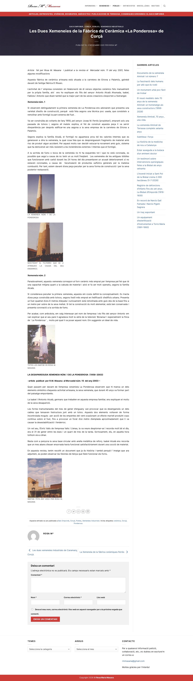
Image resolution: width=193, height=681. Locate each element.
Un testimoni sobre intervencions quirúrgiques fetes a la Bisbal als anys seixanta (150, 163)
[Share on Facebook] (69, 511)
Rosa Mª (113, 45)
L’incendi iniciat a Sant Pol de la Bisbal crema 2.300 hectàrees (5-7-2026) (150, 177)
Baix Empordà (76, 27)
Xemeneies (104, 6)
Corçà (88, 27)
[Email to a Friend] (78, 511)
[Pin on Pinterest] (83, 511)
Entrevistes (129, 6)
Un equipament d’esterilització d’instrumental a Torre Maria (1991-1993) (151, 222)
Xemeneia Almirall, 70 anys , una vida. (151, 118)
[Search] (164, 5)
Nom (34, 597)
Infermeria (90, 6)
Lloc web (101, 597)
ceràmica (117, 521)
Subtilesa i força (145, 136)
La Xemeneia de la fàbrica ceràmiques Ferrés (102, 552)
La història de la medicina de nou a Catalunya (150, 143)
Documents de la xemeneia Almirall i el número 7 (150, 75)
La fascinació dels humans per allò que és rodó (150, 83)
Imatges (155, 6)
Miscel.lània (143, 6)
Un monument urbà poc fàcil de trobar (151, 92)
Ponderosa (78, 523)
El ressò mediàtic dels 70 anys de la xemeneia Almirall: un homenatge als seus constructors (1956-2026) (150, 105)
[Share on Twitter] (73, 511)
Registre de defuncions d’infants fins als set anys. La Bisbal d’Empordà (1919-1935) (150, 190)
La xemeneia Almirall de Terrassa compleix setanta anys (150, 128)
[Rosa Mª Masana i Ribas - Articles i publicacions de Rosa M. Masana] (44, 5)
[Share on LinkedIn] (88, 511)
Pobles (116, 6)
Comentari (36, 575)
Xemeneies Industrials (112, 27)
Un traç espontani (146, 212)
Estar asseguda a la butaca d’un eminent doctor (150, 152)
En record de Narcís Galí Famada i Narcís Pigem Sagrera (149, 203)
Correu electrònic (73, 597)
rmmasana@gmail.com (133, 661)
